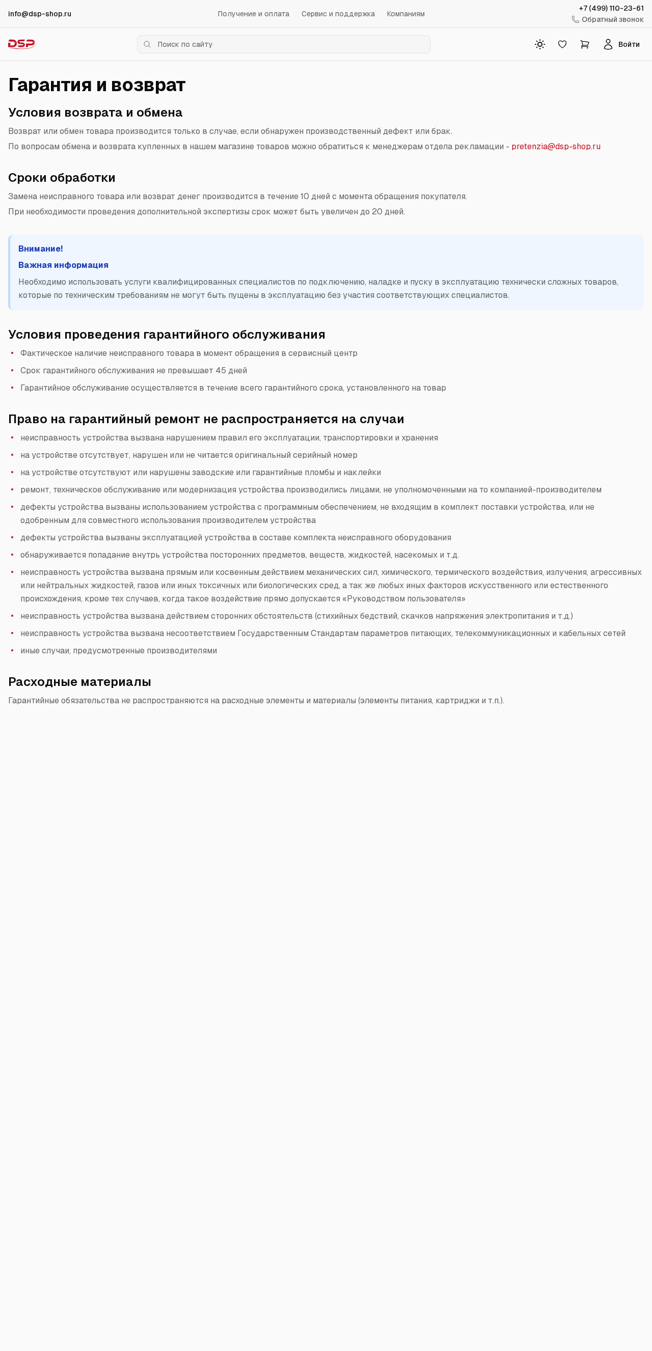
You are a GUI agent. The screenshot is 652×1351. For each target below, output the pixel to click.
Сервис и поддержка (338, 13)
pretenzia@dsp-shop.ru (556, 146)
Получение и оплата (253, 13)
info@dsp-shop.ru (39, 13)
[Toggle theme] (540, 44)
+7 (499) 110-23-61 (611, 8)
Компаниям (406, 13)
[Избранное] (562, 44)
